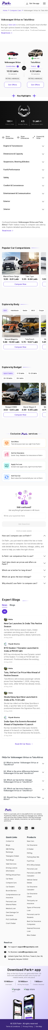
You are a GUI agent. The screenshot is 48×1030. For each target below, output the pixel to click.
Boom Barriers (11, 891)
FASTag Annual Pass (13, 875)
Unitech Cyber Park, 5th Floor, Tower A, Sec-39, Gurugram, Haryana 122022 (25, 957)
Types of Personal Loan (33, 909)
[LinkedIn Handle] (26, 828)
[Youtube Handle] (33, 828)
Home (5, 10)
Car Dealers (10, 887)
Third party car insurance (32, 902)
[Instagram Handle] (6, 828)
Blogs (8, 845)
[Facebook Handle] (13, 828)
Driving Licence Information (11, 869)
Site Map (39, 1026)
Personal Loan (32, 869)
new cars (12, 25)
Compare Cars (15, 10)
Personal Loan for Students (33, 915)
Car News (9, 879)
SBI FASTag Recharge (10, 850)
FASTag (29, 853)
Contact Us (10, 841)
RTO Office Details (33, 865)
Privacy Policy (28, 1026)
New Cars (30, 841)
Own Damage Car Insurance (12, 913)
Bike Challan (31, 935)
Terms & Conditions (13, 1026)
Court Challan (11, 923)
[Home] (6, 3)
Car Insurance (32, 845)
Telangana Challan (12, 856)
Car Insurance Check (32, 895)
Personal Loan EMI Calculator (34, 874)
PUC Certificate (11, 919)
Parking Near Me (33, 857)
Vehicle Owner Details (32, 881)
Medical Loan (11, 908)
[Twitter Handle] (19, 828)
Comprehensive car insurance (13, 896)
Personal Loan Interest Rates (11, 903)
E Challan (30, 849)
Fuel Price (30, 861)
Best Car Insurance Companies (34, 922)
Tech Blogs (10, 860)
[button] (24, 628)
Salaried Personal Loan (33, 929)
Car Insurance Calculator (32, 888)
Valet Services (11, 864)
